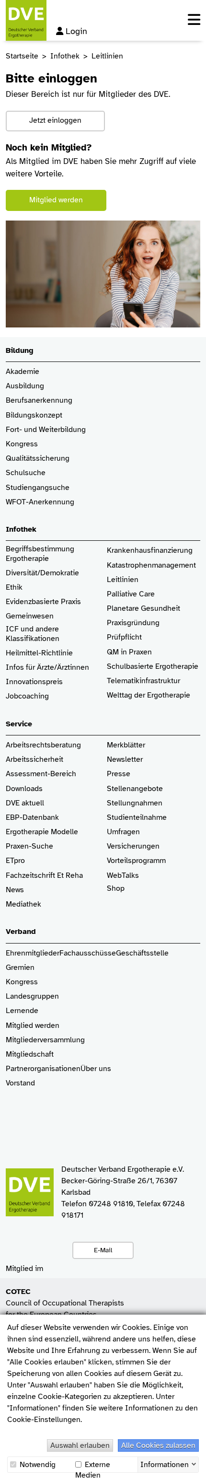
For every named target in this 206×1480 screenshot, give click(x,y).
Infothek (65, 56)
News (15, 890)
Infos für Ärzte (30, 667)
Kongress (22, 444)
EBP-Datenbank (32, 817)
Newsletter (125, 759)
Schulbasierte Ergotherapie (152, 666)
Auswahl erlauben (80, 1445)
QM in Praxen (129, 652)
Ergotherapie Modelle (42, 832)
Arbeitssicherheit (34, 759)
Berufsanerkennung (39, 400)
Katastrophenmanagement (151, 565)
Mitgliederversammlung (45, 1040)
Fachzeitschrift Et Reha (44, 875)
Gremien (20, 967)
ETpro (15, 860)
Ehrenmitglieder (32, 953)
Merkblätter (126, 745)
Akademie (22, 371)
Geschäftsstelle (142, 953)
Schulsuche (26, 473)
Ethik (14, 587)
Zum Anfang (191, 1465)
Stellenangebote (135, 788)
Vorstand (20, 1083)
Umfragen (123, 832)
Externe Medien (92, 1465)
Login (76, 31)
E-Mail (103, 1250)
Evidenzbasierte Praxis (43, 601)
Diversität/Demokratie (42, 573)
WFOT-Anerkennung (40, 502)
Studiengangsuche (37, 487)
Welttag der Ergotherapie (148, 695)
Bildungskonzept (34, 415)
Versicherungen (133, 846)
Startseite (22, 56)
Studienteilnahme (137, 817)
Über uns (95, 1068)
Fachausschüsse (87, 953)
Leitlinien (122, 579)
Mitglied (19, 1025)
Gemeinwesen (30, 616)
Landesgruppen (32, 996)
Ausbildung (25, 386)
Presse (118, 774)
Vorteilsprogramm (136, 860)
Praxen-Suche (29, 846)
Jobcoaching (27, 696)
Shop (116, 888)
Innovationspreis (34, 682)
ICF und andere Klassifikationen (32, 634)
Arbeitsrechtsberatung (43, 745)
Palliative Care (131, 594)
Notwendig (37, 1464)
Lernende (22, 1010)
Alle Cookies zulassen (158, 1445)
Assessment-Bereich (41, 774)
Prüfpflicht (124, 637)
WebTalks (123, 875)
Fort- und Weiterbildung (46, 429)
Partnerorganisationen (43, 1068)
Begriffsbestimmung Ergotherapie (41, 554)
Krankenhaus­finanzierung (150, 550)
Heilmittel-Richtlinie (39, 653)
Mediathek (23, 904)
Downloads (24, 788)
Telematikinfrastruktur (143, 681)
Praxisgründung (133, 623)
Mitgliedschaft (30, 1054)
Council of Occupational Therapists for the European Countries (65, 1303)
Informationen (164, 1464)
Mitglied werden (56, 200)
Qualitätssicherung (37, 458)
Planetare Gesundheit (143, 608)
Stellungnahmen (134, 803)
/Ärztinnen (71, 667)
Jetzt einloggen (55, 120)
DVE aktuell (25, 803)
